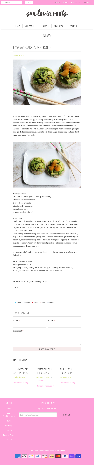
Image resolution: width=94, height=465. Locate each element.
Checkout (87, 2)
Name (16, 320)
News (47, 35)
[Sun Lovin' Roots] (47, 14)
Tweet (19, 303)
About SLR (74, 26)
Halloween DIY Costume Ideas (20, 371)
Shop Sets (58, 26)
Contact (9, 440)
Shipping (8, 426)
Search (9, 430)
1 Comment (40, 380)
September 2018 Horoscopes (44, 371)
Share (27, 303)
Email (51, 303)
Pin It (36, 303)
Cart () (76, 2)
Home (57, 2)
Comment (18, 331)
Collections (30, 26)
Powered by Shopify (57, 450)
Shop (45, 26)
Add (43, 303)
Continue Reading (21, 383)
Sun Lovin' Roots (43, 450)
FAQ (9, 421)
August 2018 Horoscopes (66, 371)
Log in (65, 2)
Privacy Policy (8, 435)
